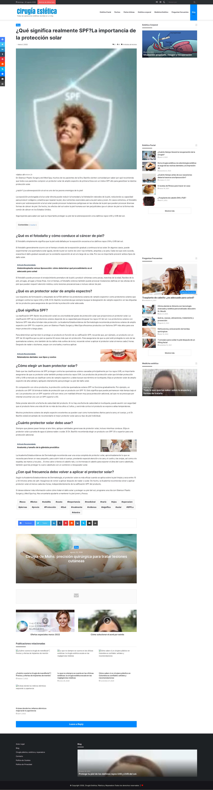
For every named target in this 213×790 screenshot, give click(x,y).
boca (23, 502)
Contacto (19, 756)
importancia (74, 502)
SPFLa (130, 507)
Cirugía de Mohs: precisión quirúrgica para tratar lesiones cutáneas (76, 558)
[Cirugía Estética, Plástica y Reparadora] (37, 12)
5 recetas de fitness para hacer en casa (174, 186)
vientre (76, 512)
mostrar (33, 225)
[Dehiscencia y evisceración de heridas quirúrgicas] (149, 332)
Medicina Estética (161, 12)
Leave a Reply (76, 724)
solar (119, 507)
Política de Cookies (23, 760)
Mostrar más (170, 211)
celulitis (47, 502)
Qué (64, 507)
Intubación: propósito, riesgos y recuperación (167, 55)
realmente (77, 507)
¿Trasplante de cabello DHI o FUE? (172, 198)
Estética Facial (105, 12)
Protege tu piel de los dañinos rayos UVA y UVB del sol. (108, 774)
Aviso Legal (20, 744)
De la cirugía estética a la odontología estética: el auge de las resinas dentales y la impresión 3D (177, 165)
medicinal (90, 502)
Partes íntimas (129, 12)
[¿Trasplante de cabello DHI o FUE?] (149, 201)
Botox (34, 502)
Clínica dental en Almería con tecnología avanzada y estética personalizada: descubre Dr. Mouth (176, 308)
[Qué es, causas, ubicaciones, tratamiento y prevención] (149, 321)
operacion (128, 502)
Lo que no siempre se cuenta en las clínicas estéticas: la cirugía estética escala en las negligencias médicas (75, 675)
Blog (193, 12)
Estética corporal (144, 12)
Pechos (117, 12)
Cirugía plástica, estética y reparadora (30, 752)
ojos (115, 502)
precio (36, 507)
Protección (50, 507)
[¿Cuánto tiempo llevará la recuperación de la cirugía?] (149, 155)
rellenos (92, 507)
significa (107, 507)
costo (59, 502)
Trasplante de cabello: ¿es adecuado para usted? (168, 297)
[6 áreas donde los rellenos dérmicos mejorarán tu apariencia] (35, 695)
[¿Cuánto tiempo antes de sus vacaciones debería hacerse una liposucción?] (149, 178)
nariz (104, 502)
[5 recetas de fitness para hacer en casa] (149, 190)
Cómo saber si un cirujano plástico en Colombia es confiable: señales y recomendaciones (115, 675)
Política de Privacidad (24, 764)
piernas (23, 507)
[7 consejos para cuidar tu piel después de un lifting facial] (149, 343)
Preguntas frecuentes (180, 12)
